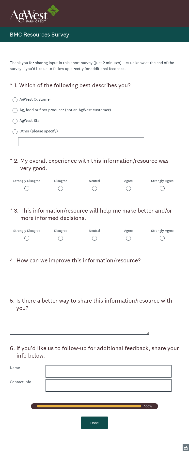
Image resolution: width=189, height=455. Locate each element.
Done (94, 422)
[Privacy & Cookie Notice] (186, 447)
